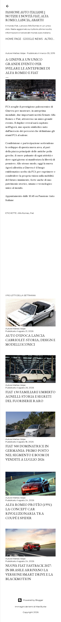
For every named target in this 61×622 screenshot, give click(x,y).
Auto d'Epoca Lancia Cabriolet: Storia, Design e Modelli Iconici (30, 340)
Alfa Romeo (23, 213)
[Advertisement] (30, 254)
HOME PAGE (13, 38)
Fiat (32, 213)
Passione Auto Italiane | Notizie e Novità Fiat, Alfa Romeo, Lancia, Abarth (26, 16)
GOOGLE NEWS (33, 38)
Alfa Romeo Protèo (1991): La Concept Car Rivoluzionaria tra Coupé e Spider (28, 511)
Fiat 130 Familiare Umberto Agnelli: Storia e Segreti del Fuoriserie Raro (30, 396)
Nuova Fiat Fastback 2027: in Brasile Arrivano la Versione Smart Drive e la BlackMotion (29, 572)
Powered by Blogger (33, 600)
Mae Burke (41, 606)
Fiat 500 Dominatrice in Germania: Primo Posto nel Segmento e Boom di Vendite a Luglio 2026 (27, 453)
